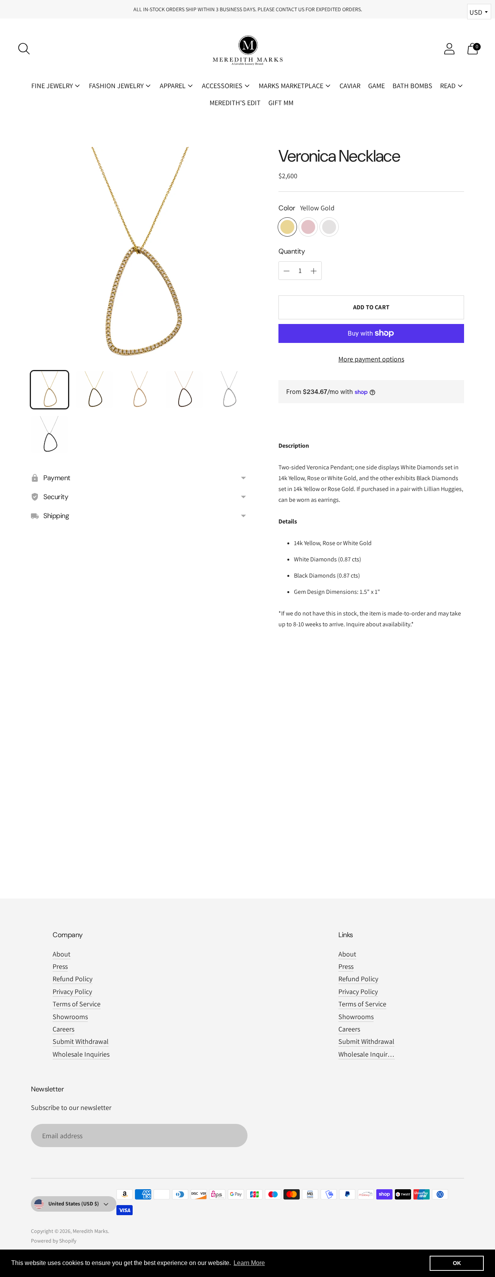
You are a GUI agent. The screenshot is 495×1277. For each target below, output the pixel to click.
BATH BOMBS (412, 85)
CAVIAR (350, 85)
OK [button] (457, 1263)
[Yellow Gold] (287, 227)
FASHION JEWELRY (116, 85)
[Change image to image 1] (49, 389)
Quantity (291, 251)
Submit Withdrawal (81, 1041)
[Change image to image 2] (94, 389)
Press (60, 966)
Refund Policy (72, 978)
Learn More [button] (249, 1263)
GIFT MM (281, 102)
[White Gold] (329, 227)
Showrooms (70, 1016)
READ (448, 85)
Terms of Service (77, 1003)
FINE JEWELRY (52, 85)
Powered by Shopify (53, 1240)
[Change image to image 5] (229, 389)
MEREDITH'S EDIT (235, 102)
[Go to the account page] (449, 49)
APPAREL (173, 85)
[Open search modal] (24, 49)
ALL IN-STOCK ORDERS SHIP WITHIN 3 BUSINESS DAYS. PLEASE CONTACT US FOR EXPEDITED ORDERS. (247, 9)
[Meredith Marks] (247, 48)
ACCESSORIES (222, 85)
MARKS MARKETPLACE (291, 85)
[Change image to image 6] (49, 434)
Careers (63, 1029)
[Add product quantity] (286, 271)
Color (286, 208)
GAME (376, 85)
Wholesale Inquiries (81, 1054)
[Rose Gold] (308, 227)
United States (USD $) (73, 1203)
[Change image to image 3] (139, 389)
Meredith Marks (90, 1231)
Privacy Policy (72, 991)
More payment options (371, 359)
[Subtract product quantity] (313, 271)
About (61, 954)
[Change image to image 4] (184, 389)
